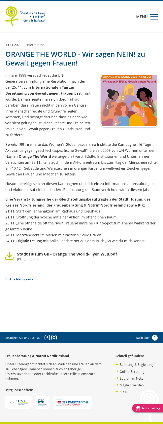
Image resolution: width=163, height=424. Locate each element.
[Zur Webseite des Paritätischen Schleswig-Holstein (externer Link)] (72, 402)
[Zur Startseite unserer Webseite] (25, 16)
